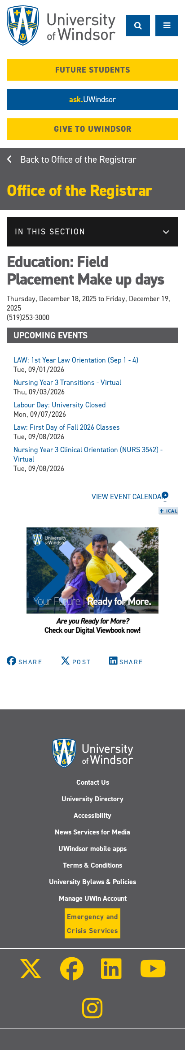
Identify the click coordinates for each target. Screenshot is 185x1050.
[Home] (61, 25)
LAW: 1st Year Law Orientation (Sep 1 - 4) (75, 360)
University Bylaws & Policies (92, 881)
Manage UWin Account (93, 898)
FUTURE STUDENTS (92, 70)
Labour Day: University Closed (59, 405)
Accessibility (92, 815)
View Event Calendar (129, 496)
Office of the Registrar (93, 159)
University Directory (92, 799)
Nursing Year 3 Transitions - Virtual (67, 382)
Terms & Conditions (92, 865)
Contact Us (92, 782)
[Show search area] (138, 25)
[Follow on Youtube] (152, 975)
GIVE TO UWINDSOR (93, 129)
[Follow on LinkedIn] (111, 975)
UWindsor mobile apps (92, 848)
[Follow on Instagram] (92, 1014)
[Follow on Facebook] (72, 975)
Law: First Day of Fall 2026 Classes (66, 427)
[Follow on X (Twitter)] (30, 975)
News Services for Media (92, 832)
